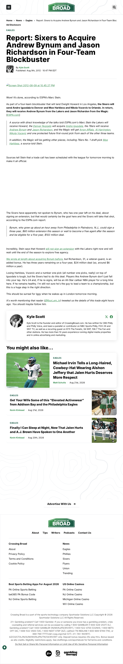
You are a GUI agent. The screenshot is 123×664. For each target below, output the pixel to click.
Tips (45, 532)
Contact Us (84, 532)
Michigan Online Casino (76, 599)
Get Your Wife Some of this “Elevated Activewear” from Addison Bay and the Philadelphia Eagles (47, 402)
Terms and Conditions (21, 558)
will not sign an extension (60, 248)
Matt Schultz (59, 382)
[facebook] (111, 317)
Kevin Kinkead (17, 410)
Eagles (10, 30)
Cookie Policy (16, 563)
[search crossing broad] (114, 7)
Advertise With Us (59, 503)
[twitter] (106, 317)
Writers (55, 532)
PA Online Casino (72, 589)
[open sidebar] (8, 7)
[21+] (49, 653)
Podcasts (69, 532)
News (66, 543)
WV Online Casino (73, 603)
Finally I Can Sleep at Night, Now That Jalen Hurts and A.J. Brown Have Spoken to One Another (46, 430)
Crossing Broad (18, 543)
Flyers (66, 563)
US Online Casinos (73, 584)
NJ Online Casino (72, 594)
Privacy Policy (17, 553)
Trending (68, 573)
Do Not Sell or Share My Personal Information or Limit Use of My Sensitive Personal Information (61, 644)
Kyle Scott (24, 67)
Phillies (66, 553)
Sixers (66, 558)
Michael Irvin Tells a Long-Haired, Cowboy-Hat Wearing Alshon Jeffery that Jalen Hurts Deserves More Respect (82, 370)
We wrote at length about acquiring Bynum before (34, 258)
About (35, 532)
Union (66, 568)
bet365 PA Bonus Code (22, 594)
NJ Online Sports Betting (22, 599)
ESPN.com (13, 114)
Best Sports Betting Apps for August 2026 (34, 584)
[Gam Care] (58, 653)
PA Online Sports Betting (22, 589)
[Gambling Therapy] (70, 653)
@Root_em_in (52, 300)
